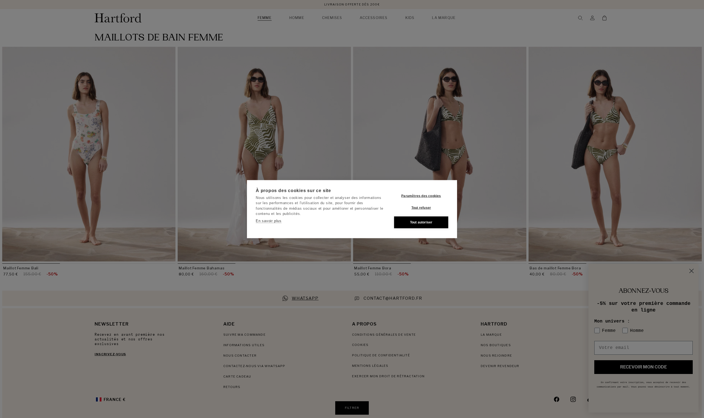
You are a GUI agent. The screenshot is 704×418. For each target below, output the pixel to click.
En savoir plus (269, 220)
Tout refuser (421, 208)
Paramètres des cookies (421, 196)
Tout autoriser (421, 222)
